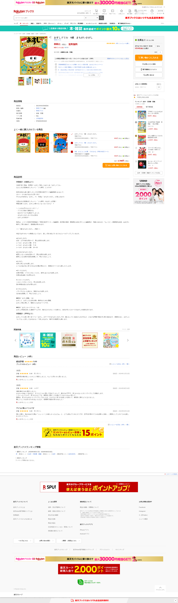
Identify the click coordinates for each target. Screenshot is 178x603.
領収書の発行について (55, 531)
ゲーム (59, 23)
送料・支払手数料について (56, 507)
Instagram (142, 511)
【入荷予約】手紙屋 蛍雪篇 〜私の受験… (155, 123)
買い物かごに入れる (149, 58)
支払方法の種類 (53, 515)
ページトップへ (160, 590)
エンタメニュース (91, 23)
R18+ (162, 23)
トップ (16, 23)
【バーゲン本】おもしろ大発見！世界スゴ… (154, 148)
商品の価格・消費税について (89, 507)
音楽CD (38, 23)
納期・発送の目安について (56, 511)
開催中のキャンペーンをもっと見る (118, 58)
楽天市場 (160, 11)
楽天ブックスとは (19, 507)
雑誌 (32, 23)
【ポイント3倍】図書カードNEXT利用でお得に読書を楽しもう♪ (77, 67)
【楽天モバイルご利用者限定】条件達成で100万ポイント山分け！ (78, 75)
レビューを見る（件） (119, 364)
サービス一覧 (160, 13)
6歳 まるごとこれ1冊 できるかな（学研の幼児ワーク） (92, 151)
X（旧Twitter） (144, 515)
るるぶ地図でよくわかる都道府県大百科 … (155, 136)
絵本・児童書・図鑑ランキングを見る (148, 173)
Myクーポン (112, 13)
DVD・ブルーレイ (49, 23)
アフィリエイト (105, 549)
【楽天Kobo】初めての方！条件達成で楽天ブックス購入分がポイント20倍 (80, 72)
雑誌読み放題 (103, 23)
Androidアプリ (84, 534)
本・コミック (24, 23)
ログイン (87, 11)
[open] (159, 87)
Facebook (142, 507)
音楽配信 (112, 23)
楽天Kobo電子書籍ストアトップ (83, 549)
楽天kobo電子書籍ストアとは (22, 511)
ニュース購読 (143, 519)
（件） (117, 43)
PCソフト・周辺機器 (76, 23)
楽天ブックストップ (60, 549)
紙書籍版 (139, 107)
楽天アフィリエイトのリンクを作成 (147, 95)
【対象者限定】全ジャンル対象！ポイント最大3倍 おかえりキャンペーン (80, 64)
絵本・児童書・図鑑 (28, 33)
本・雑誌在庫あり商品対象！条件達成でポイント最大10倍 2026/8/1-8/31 (79, 70)
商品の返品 (51, 523)
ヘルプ (152, 13)
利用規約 (16, 515)
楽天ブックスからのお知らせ (22, 519)
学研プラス (57, 40)
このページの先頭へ (172, 474)
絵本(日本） (43, 33)
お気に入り (122, 13)
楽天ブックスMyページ (141, 13)
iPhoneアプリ (84, 530)
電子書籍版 (149, 107)
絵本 (37, 33)
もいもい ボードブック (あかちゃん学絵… (155, 162)
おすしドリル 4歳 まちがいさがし (86, 143)
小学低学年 (39, 118)
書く (128, 364)
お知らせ (104, 13)
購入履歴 (129, 13)
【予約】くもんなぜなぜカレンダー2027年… (155, 112)
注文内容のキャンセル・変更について (60, 527)
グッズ (66, 23)
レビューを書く (125, 43)
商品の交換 (51, 519)
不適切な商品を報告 (143, 97)
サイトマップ (119, 549)
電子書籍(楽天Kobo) (124, 23)
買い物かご (96, 13)
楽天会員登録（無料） (83, 13)
